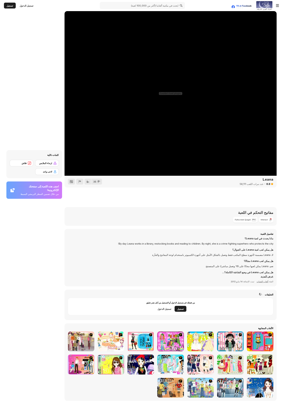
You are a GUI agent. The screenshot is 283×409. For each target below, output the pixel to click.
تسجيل (10, 5)
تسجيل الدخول (26, 5)
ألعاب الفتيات (262, 281)
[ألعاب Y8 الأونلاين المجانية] (264, 5)
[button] (267, 276)
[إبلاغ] (79, 182)
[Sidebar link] (277, 5)
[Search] (181, 5)
